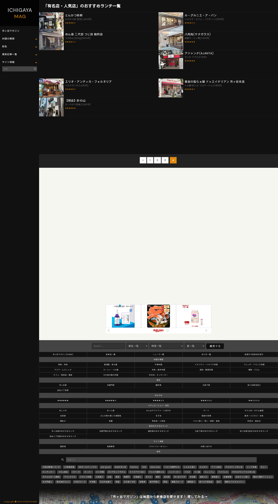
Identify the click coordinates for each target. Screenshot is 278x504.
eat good (105, 467)
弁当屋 (192, 477)
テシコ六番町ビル (156, 472)
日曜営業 (227, 477)
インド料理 (251, 467)
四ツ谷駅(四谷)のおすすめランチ (254, 431)
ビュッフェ (209, 472)
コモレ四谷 (63, 472)
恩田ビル (203, 477)
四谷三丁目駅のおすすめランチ (63, 436)
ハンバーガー (174, 472)
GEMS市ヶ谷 (120, 467)
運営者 (63, 446)
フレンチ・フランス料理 (254, 364)
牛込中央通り (105, 482)
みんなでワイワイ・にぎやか (158, 410)
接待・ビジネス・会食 (254, 416)
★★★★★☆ (111, 400)
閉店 (165, 482)
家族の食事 (206, 416)
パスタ (187, 472)
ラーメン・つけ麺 (110, 370)
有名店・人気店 (158, 421)
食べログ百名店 (206, 482)
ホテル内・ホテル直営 (254, 410)
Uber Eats (155, 467)
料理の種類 (8, 38)
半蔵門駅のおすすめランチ (110, 431)
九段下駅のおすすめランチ (206, 431)
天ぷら (148, 477)
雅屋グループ (177, 482)
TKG (144, 467)
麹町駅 (158, 385)
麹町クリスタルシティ (234, 482)
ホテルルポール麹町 (51, 477)
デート (206, 410)
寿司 (158, 477)
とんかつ (203, 467)
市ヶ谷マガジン (11, 31)
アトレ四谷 (216, 467)
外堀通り (137, 477)
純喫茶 (142, 482)
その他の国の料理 (110, 375)
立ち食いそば (129, 482)
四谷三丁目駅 (63, 390)
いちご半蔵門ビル (172, 467)
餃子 (219, 482)
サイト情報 (8, 62)
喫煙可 (127, 477)
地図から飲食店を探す (254, 354)
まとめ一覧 (206, 354)
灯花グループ (80, 482)
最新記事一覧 (9, 54)
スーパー (88, 472)
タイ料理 (100, 472)
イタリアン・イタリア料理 (206, 364)
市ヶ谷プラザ (179, 477)
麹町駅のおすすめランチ (158, 431)
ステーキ (76, 472)
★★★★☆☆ (158, 400)
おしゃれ (63, 410)
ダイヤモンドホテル (116, 472)
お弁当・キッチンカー (158, 375)
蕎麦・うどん (254, 370)
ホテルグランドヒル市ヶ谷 (243, 472)
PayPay (134, 467)
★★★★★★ (63, 400)
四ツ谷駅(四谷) (254, 385)
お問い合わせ (206, 446)
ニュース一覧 (158, 354)
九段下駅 (206, 385)
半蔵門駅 (111, 385)
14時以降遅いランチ (51, 467)
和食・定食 (63, 364)
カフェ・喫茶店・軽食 (62, 375)
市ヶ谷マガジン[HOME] (63, 354)
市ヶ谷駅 (63, 385)
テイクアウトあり (137, 472)
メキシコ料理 (85, 477)
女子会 (158, 416)
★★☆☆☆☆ (254, 400)
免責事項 (111, 446)
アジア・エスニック (63, 370)
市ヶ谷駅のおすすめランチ (63, 431)
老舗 (111, 421)
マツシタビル (70, 477)
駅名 (4, 46)
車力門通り (154, 482)
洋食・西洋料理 (158, 370)
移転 (117, 482)
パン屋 (197, 472)
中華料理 (158, 364)
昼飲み (63, 421)
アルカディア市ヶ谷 (234, 467)
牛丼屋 (93, 482)
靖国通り (191, 482)
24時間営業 (69, 467)
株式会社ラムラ (63, 482)
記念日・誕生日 (254, 421)
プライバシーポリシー (158, 446)
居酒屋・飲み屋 (110, 364)
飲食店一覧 (111, 354)
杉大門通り (47, 482)
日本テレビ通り (242, 477)
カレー (263, 467)
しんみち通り (189, 467)
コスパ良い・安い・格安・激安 (206, 421)
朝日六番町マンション (262, 477)
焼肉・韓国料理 (206, 370)
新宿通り (215, 477)
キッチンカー (48, 472)
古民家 (63, 416)
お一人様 (111, 410)
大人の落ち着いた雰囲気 (110, 416)
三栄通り (99, 477)
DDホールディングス (88, 467)
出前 (109, 477)
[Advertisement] (19, 92)
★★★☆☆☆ (206, 400)
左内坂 (167, 477)
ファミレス (223, 472)
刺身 (117, 477)
